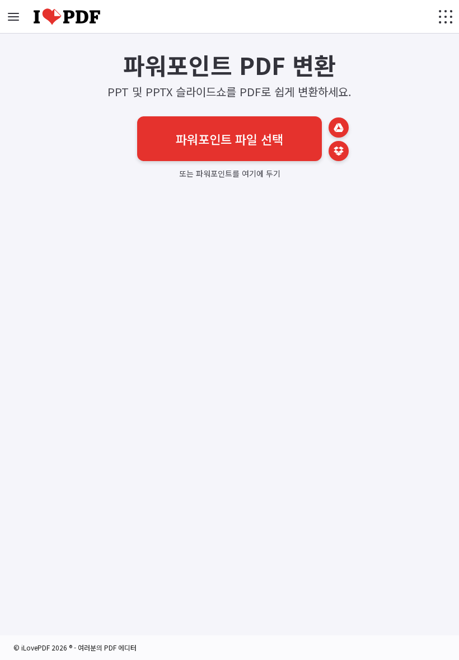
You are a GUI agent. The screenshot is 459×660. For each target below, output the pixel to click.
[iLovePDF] (67, 16)
